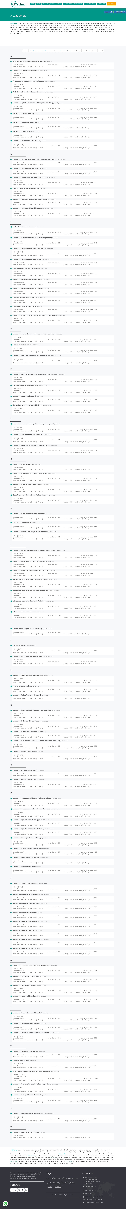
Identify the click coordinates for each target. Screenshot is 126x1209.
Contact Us (58, 1186)
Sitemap (64, 1182)
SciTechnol (14, 23)
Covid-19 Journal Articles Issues (73, 4)
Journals (45, 4)
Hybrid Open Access (89, 4)
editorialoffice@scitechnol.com (94, 1197)
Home (32, 4)
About (38, 4)
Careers (50, 1186)
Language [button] (111, 4)
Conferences (59, 1178)
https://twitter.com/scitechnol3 (94, 1202)
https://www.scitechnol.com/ (93, 1199)
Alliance (72, 1182)
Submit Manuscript (55, 4)
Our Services (101, 4)
